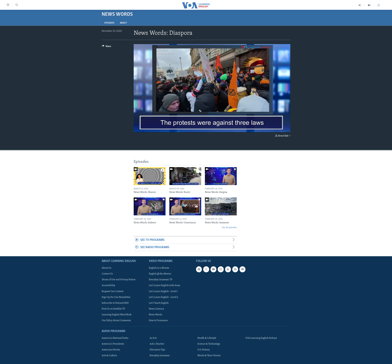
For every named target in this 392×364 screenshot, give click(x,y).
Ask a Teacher (157, 344)
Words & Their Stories (209, 355)
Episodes (109, 23)
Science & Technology (208, 344)
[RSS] (228, 269)
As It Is (153, 338)
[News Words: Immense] (221, 206)
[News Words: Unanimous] (185, 206)
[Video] (369, 5)
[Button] (106, 47)
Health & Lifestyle (206, 338)
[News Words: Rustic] (185, 176)
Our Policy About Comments (116, 320)
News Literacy (156, 309)
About (123, 23)
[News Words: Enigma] (221, 176)
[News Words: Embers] (150, 206)
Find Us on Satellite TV (113, 309)
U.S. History (203, 350)
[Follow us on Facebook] (199, 269)
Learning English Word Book (117, 314)
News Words (155, 314)
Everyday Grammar (160, 355)
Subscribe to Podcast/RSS (115, 303)
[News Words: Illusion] (150, 176)
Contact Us (107, 274)
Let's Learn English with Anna (164, 285)
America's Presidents (113, 344)
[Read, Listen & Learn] (378, 5)
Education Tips (157, 350)
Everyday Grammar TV (161, 280)
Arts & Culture (109, 355)
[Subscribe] (242, 269)
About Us (106, 268)
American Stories (111, 350)
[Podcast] (235, 269)
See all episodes (229, 227)
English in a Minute (159, 268)
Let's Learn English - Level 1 (163, 291)
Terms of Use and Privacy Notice (119, 280)
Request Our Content (112, 291)
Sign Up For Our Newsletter (116, 297)
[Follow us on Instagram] (221, 269)
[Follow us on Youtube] (213, 269)
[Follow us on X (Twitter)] (206, 269)
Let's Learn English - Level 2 (163, 297)
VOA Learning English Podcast (261, 338)
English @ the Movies (160, 274)
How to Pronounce (158, 320)
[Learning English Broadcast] (360, 5)
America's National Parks (115, 338)
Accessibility (108, 285)
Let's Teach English (159, 303)
